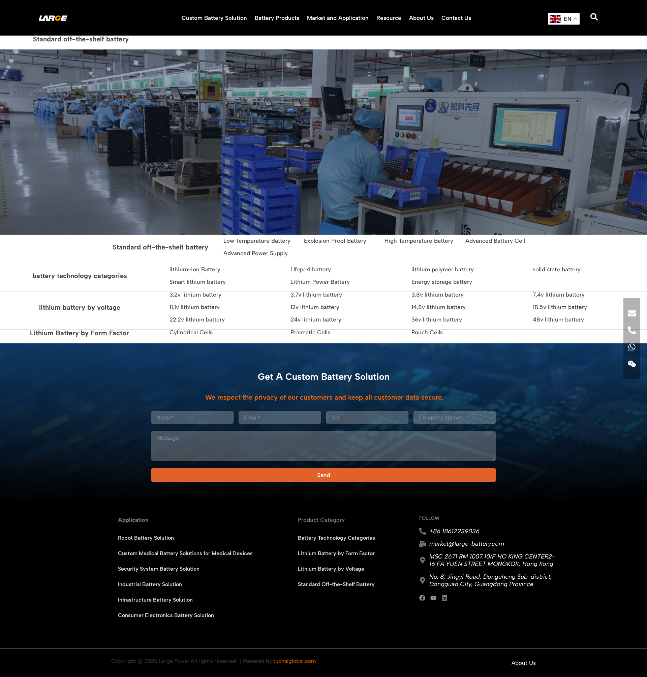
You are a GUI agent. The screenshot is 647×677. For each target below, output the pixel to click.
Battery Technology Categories (336, 538)
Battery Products (277, 17)
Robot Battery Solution (146, 538)
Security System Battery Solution (158, 569)
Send (323, 475)
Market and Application (338, 17)
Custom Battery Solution (214, 17)
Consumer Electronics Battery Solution (166, 615)
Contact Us (456, 17)
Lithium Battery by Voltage (331, 569)
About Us (421, 17)
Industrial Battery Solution (150, 584)
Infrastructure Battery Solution (155, 600)
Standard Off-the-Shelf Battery (336, 584)
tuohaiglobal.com (294, 661)
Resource (388, 17)
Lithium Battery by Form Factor (336, 553)
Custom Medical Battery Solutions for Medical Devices (185, 553)
